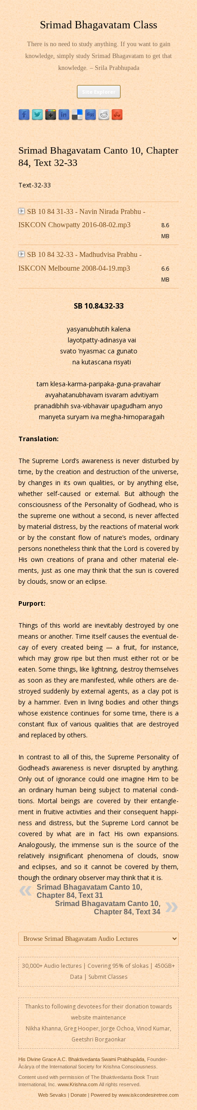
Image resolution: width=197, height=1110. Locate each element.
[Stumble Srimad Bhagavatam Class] (117, 118)
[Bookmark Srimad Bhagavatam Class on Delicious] (77, 118)
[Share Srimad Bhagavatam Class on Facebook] (24, 118)
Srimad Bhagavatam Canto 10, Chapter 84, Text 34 (107, 908)
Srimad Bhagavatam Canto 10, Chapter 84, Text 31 (89, 891)
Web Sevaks (52, 1095)
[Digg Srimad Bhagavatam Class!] (90, 118)
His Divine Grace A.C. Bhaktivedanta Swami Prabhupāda (81, 1059)
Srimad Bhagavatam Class (98, 25)
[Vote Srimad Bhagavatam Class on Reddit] (103, 118)
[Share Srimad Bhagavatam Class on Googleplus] (50, 118)
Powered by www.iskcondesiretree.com (135, 1095)
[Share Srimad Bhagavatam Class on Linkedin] (64, 118)
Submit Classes (107, 977)
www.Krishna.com (78, 1084)
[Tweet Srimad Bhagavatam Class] (37, 118)
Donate (79, 1095)
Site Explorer (98, 91)
